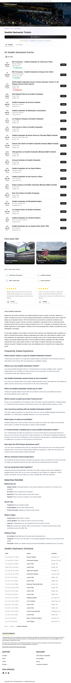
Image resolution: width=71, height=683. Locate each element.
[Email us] (8, 673)
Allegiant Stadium (32, 598)
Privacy (4, 664)
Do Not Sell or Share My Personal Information (14, 647)
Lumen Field (30, 564)
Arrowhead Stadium (32, 560)
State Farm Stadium (32, 570)
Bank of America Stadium (34, 618)
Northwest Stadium (32, 574)
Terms (4, 661)
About (38, 661)
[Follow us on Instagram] (6, 673)
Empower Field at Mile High (35, 584)
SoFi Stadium (31, 621)
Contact (4, 655)
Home (6, 626)
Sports (12, 626)
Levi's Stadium (31, 601)
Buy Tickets (34, 37)
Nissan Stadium (31, 557)
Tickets (10, 44)
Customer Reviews (42, 664)
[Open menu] (65, 4)
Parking (20, 44)
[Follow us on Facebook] (3, 673)
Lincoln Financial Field (33, 611)
